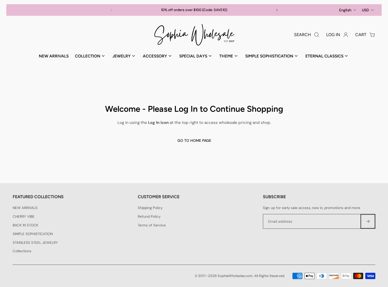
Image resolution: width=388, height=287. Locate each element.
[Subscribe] (368, 221)
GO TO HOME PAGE (194, 140)
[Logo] (194, 35)
